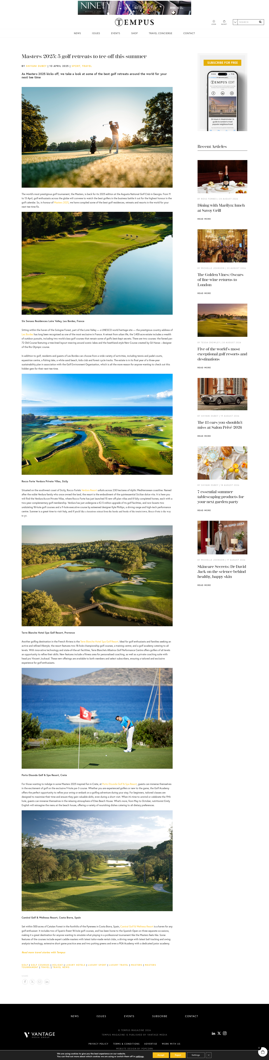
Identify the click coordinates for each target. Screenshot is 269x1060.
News (77, 33)
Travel (87, 65)
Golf (25, 965)
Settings (196, 1055)
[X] (219, 1033)
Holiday (57, 965)
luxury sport (97, 965)
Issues (96, 33)
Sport (76, 65)
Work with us (171, 1043)
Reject (178, 1055)
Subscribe (160, 1016)
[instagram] (225, 1033)
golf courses (40, 965)
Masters (136, 965)
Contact (189, 33)
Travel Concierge (160, 33)
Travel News (61, 967)
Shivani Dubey (36, 65)
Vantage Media (157, 1034)
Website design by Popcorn (134, 1048)
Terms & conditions (126, 1043)
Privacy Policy (99, 1043)
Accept (160, 1055)
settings (140, 1056)
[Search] (260, 22)
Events (115, 33)
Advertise (150, 1043)
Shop (134, 33)
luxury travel (118, 965)
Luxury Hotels (75, 965)
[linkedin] (213, 1033)
